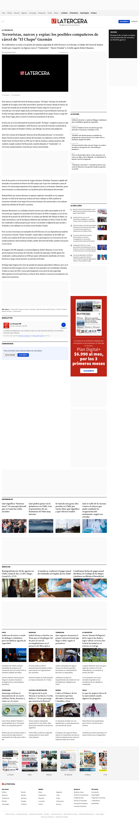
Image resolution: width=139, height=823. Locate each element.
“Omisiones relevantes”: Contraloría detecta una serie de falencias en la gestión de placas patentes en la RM (89, 167)
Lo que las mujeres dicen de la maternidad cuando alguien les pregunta (94, 696)
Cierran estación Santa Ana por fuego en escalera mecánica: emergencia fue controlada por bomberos (89, 147)
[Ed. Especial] (68, 772)
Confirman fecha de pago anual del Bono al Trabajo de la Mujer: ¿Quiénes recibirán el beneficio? (88, 574)
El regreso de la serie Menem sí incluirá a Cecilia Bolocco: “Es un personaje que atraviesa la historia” (41, 697)
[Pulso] (29, 772)
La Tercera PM (7, 30)
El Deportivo (42, 13)
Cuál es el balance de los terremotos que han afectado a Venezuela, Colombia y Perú (87, 129)
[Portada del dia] (89, 335)
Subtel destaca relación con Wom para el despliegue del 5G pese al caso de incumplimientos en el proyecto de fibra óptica (41, 641)
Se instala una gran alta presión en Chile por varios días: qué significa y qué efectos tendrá (67, 508)
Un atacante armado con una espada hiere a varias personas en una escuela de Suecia (67, 723)
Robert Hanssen (7, 311)
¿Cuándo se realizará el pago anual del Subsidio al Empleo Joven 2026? (54, 572)
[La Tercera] (10, 772)
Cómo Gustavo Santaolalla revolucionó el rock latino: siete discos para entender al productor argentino (41, 724)
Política (9, 13)
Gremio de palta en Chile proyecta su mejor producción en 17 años (41, 678)
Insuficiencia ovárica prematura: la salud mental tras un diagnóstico (94, 734)
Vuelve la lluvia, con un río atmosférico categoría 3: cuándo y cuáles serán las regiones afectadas (84, 219)
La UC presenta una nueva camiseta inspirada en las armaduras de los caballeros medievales (92, 680)
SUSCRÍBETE (88, 371)
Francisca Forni (10, 52)
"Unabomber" (17, 311)
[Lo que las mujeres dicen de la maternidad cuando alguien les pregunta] (94, 710)
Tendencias (60, 632)
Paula (84, 690)
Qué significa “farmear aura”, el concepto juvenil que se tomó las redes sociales (14, 508)
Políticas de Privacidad (38, 335)
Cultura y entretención (38, 690)
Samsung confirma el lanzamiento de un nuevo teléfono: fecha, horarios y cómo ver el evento (13, 697)
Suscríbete (24, 355)
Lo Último (64, 13)
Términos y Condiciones (24, 335)
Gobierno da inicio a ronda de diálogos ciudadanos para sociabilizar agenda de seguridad (89, 121)
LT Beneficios (74, 13)
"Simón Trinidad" (61, 309)
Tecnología (32, 13)
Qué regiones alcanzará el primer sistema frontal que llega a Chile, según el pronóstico (67, 639)
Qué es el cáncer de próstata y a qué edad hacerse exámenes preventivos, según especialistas (84, 211)
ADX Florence (51, 309)
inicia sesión (10, 355)
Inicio (3, 13)
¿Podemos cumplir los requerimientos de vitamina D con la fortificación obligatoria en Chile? (68, 680)
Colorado (32, 309)
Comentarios (16, 95)
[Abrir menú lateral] (3, 21)
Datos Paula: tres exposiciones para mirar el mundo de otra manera (93, 723)
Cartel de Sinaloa (41, 309)
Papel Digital (84, 13)
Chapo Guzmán (24, 309)
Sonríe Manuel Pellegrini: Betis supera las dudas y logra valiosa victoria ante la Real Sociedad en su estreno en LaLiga (93, 641)
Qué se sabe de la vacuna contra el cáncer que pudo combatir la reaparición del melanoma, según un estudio (94, 510)
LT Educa (94, 13)
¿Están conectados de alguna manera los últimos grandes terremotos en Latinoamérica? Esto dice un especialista (66, 669)
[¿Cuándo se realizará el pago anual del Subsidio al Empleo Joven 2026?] (54, 588)
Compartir (6, 95)
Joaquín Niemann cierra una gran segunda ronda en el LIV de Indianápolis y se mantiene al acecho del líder (94, 669)
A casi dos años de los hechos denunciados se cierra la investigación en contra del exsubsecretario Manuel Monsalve (84, 238)
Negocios (24, 13)
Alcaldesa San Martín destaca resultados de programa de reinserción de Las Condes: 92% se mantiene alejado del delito (88, 137)
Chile (4, 632)
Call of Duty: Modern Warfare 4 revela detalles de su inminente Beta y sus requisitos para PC (13, 723)
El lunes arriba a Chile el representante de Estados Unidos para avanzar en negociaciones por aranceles (40, 669)
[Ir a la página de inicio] (69, 21)
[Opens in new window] (48, 772)
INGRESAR (134, 21)
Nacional (16, 13)
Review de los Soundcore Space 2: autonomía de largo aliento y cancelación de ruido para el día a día (14, 736)
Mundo (50, 13)
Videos (56, 13)
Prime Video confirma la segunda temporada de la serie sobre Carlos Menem (40, 735)
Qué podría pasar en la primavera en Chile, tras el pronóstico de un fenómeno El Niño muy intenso (40, 509)
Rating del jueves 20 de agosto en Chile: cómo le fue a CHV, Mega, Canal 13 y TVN (18, 574)
